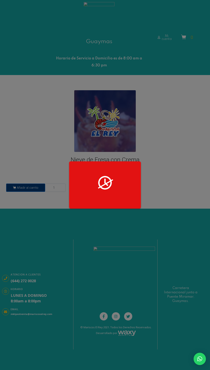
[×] (200, 359)
